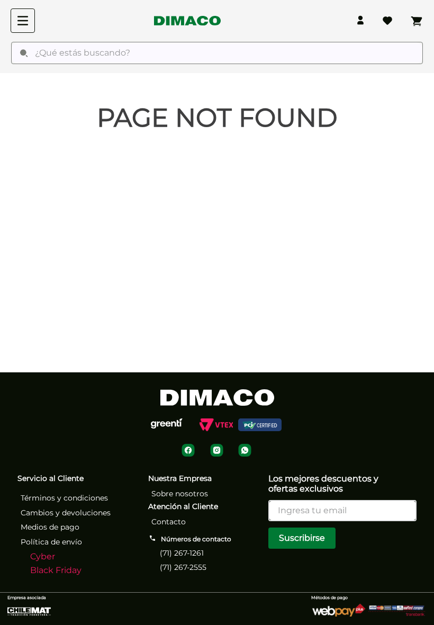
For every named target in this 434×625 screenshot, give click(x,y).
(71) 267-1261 (182, 553)
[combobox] (217, 53)
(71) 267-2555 (183, 567)
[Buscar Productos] (24, 53)
